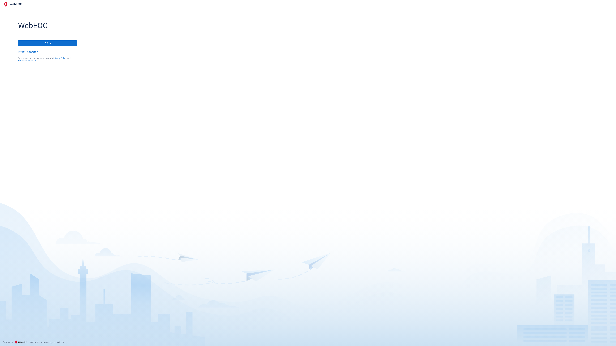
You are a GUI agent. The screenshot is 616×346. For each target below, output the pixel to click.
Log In (47, 43)
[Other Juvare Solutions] (5, 4)
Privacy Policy (60, 58)
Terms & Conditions (27, 60)
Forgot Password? (28, 51)
